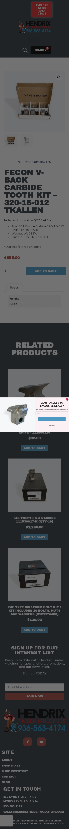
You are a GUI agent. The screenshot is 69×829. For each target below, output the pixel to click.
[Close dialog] (67, 399)
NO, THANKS (51, 425)
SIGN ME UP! (51, 418)
